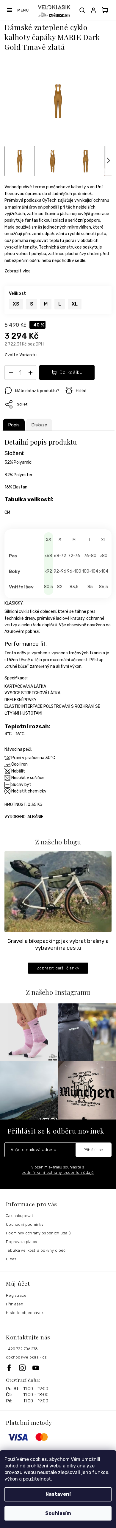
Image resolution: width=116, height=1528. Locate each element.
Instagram (25, 1367)
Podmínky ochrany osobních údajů (38, 1233)
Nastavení (58, 1494)
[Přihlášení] (94, 10)
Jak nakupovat (19, 1216)
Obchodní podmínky (24, 1224)
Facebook (12, 1367)
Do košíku (71, 372)
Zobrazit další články (58, 968)
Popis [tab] (14, 425)
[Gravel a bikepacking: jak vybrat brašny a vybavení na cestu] (58, 891)
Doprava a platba (21, 1241)
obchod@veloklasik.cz (26, 1357)
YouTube (36, 1367)
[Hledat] (82, 10)
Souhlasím (58, 1513)
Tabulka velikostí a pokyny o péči (36, 1250)
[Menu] (17, 10)
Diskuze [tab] (39, 425)
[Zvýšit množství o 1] (30, 374)
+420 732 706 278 (22, 1349)
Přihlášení (15, 1304)
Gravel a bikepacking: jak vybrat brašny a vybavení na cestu (58, 944)
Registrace (16, 1295)
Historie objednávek (25, 1312)
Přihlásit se (93, 1150)
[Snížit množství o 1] (11, 374)
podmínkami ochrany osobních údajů (57, 1172)
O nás (11, 1259)
